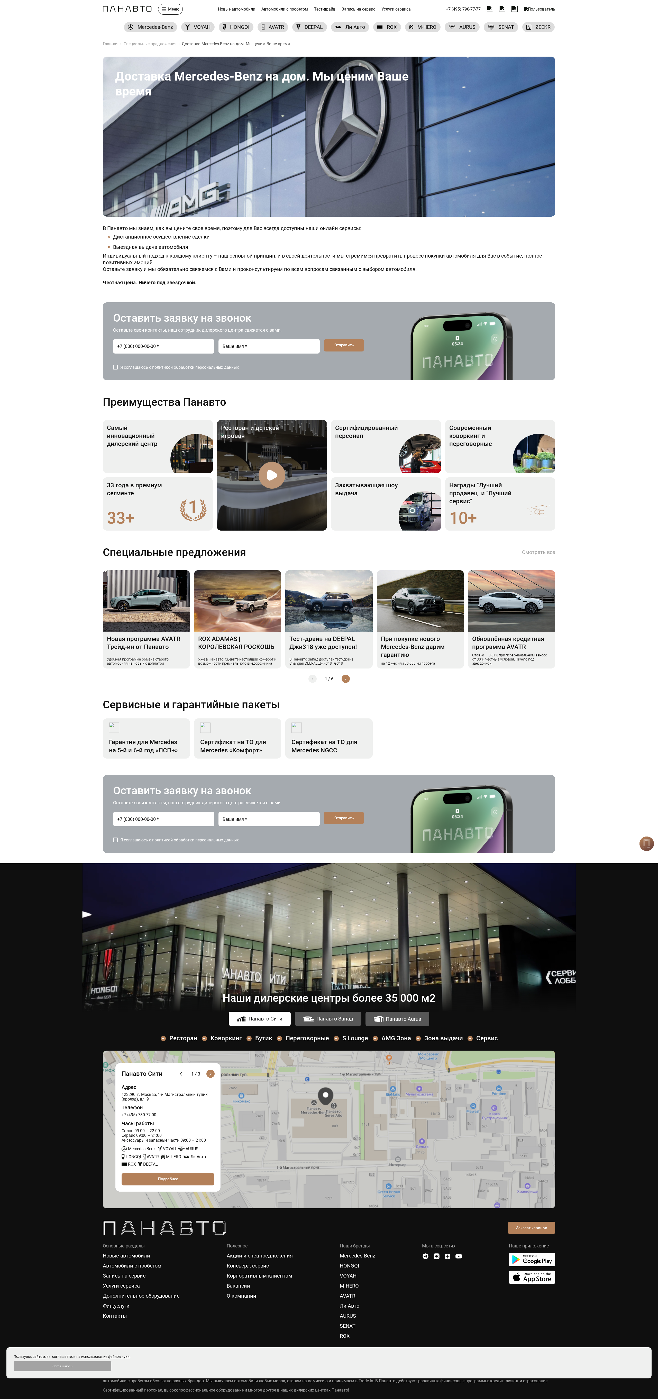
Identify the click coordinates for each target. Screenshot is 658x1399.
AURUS (348, 1316)
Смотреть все (538, 552)
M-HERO (349, 1286)
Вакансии (238, 1286)
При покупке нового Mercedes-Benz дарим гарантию (413, 646)
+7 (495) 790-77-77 (463, 9)
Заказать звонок (531, 1228)
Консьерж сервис (248, 1266)
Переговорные (307, 1038)
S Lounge (355, 1038)
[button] (312, 679)
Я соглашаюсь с (179, 367)
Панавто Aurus (403, 1019)
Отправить (344, 345)
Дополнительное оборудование (141, 1296)
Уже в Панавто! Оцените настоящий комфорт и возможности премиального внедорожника (237, 661)
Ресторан (183, 1038)
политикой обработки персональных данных (195, 367)
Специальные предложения (150, 43)
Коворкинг (226, 1038)
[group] (150, 27)
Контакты (115, 1316)
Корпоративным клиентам (259, 1276)
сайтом (39, 1356)
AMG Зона (396, 1038)
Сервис (487, 1038)
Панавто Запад (334, 1019)
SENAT (347, 1326)
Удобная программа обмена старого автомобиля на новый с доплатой (138, 661)
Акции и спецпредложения (260, 1256)
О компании (241, 1296)
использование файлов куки (105, 1356)
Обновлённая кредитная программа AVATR (508, 642)
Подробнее (168, 1179)
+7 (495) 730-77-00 (139, 1115)
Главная (110, 43)
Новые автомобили (236, 9)
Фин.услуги (116, 1306)
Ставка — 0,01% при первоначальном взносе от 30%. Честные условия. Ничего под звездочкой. (509, 659)
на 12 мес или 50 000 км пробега (408, 663)
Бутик (263, 1038)
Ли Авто (349, 1306)
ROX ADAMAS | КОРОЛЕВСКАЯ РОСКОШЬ (236, 642)
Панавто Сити (265, 1019)
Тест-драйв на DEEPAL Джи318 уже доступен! (323, 642)
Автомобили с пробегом (284, 9)
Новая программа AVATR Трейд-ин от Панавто (143, 642)
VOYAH (348, 1276)
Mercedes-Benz (357, 1256)
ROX (345, 1336)
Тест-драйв (324, 9)
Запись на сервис (358, 9)
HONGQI (349, 1266)
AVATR (347, 1296)
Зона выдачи (443, 1038)
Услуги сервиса (396, 9)
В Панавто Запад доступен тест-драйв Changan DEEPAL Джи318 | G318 (321, 661)
